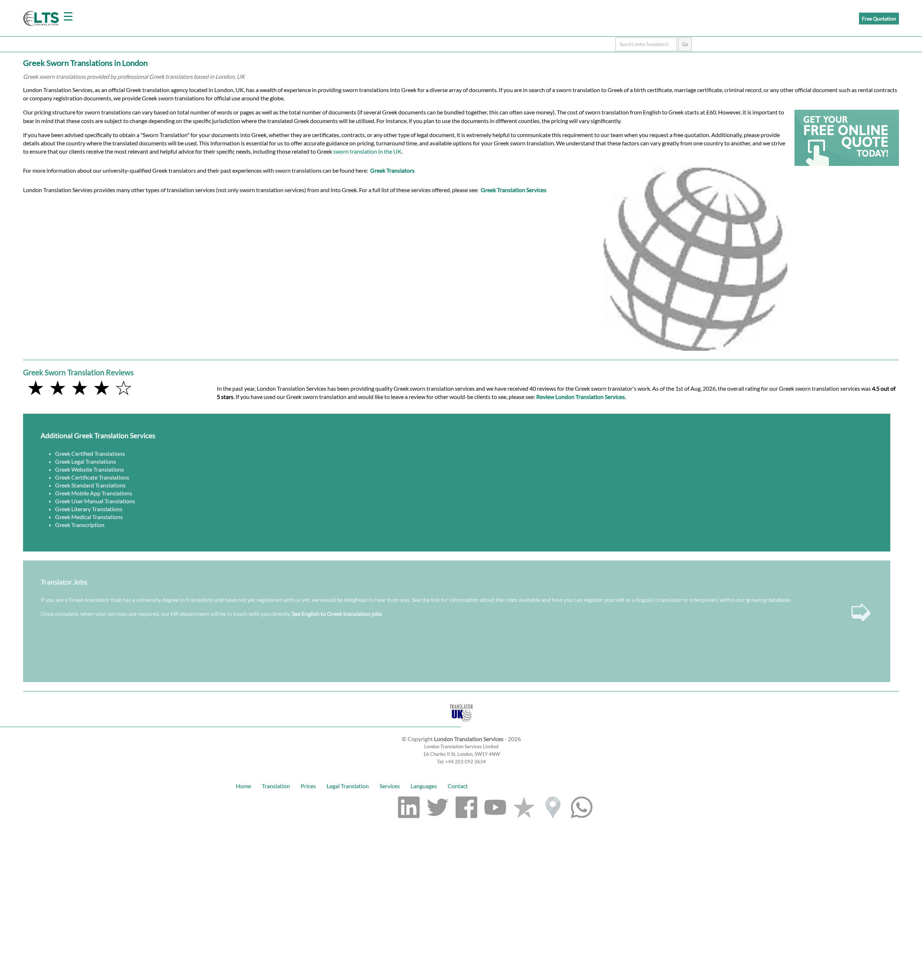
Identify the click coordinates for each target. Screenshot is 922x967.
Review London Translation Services (580, 396)
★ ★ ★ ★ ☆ (80, 387)
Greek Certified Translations (90, 453)
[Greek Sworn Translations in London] (461, 723)
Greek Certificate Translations (92, 477)
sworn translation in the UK (367, 151)
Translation (276, 785)
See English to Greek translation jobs (337, 613)
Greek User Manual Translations (95, 501)
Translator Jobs (64, 582)
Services (390, 785)
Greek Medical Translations (89, 516)
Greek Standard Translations (90, 485)
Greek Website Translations (89, 469)
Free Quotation (879, 18)
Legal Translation (348, 785)
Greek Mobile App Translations (93, 493)
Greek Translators (392, 170)
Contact (458, 785)
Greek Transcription (79, 524)
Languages (424, 785)
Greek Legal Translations (85, 461)
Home (243, 785)
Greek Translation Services (513, 189)
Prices (308, 785)
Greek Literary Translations (88, 508)
